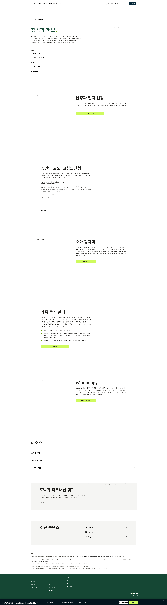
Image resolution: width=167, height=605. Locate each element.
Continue (164, 600)
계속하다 (133, 3)
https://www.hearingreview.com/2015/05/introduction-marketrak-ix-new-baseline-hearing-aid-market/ (103, 557)
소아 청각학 (35, 62)
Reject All (134, 602)
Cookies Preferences (123, 602)
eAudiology (36, 71)
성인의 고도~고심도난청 (38, 57)
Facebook (70, 577)
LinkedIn (70, 583)
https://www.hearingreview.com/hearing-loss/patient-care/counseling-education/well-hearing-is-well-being (96, 556)
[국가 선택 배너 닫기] (165, 3)
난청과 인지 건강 (37, 53)
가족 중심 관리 (36, 66)
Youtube (70, 586)
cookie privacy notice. (31, 603)
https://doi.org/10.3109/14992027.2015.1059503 (40, 561)
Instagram (70, 580)
